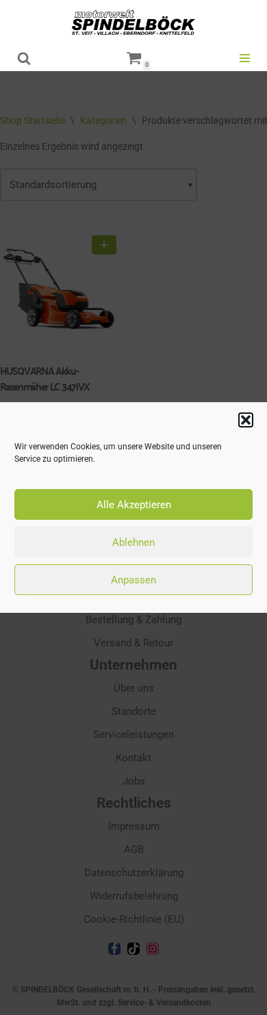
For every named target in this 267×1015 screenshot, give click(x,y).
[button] (246, 420)
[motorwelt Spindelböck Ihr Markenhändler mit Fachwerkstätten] (133, 22)
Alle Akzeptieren (134, 505)
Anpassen (133, 580)
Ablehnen (133, 542)
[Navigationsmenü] (245, 58)
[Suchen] (24, 58)
